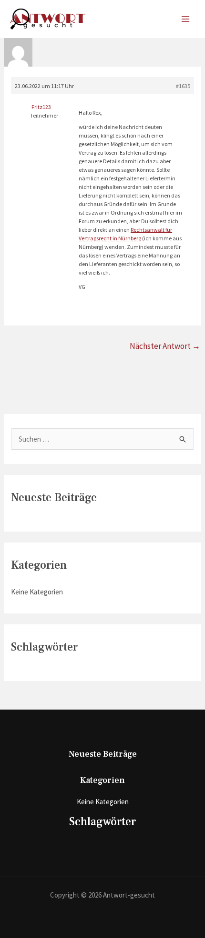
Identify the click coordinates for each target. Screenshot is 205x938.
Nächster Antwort (165, 346)
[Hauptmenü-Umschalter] (185, 19)
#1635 (183, 85)
